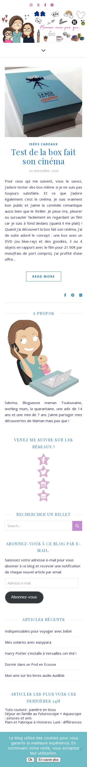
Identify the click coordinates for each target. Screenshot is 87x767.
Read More (43, 276)
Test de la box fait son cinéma (43, 156)
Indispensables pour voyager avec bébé (38, 631)
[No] (81, 749)
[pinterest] (52, 5)
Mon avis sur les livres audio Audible (35, 675)
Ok (30, 759)
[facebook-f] (45, 5)
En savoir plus (49, 759)
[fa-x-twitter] (39, 5)
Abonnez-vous (24, 597)
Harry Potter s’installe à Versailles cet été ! (40, 653)
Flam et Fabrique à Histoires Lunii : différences (43, 722)
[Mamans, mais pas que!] (43, 26)
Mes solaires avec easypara (28, 642)
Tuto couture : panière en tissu (30, 709)
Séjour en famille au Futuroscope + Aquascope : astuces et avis (43, 715)
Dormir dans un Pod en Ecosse (30, 664)
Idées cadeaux (43, 144)
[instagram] (31, 5)
